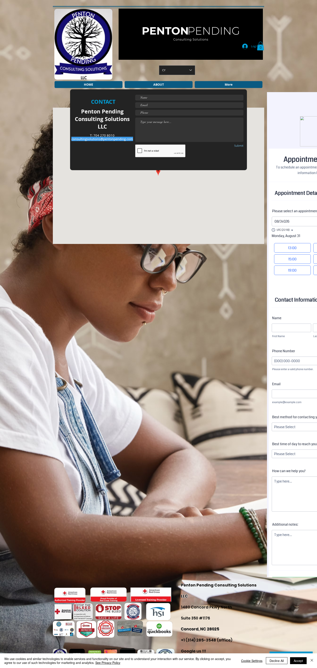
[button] (260, 46)
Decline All (277, 661)
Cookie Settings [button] (251, 661)
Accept (298, 661)
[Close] (311, 661)
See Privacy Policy (107, 662)
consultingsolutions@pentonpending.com (102, 139)
